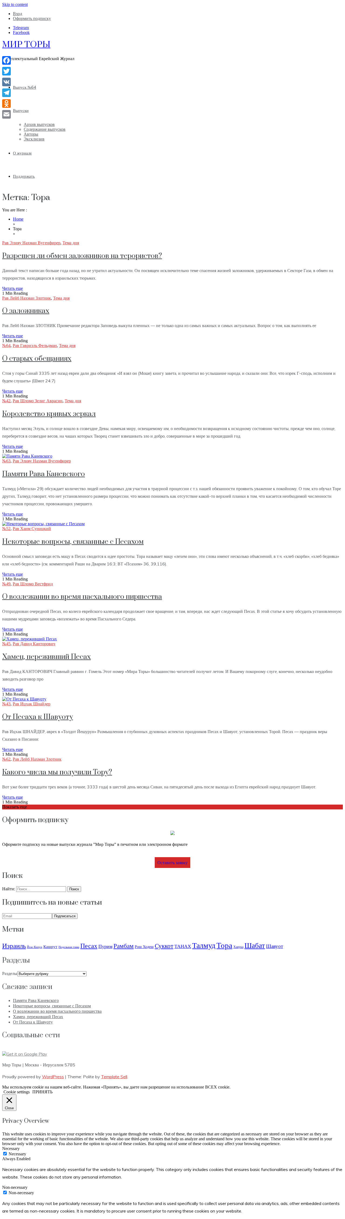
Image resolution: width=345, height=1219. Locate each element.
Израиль (14, 945)
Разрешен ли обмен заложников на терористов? (82, 256)
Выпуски (21, 110)
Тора (224, 945)
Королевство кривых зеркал (49, 414)
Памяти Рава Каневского (43, 474)
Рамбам (123, 946)
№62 (6, 759)
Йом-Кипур (34, 947)
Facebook (21, 32)
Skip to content (15, 4)
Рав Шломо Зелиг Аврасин (38, 401)
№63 (6, 461)
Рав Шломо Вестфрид (33, 584)
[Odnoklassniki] (6, 103)
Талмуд (203, 945)
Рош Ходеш (144, 946)
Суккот (164, 946)
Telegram (21, 27)
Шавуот (274, 946)
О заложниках (25, 311)
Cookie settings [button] (17, 1092)
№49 (6, 584)
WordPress (53, 1076)
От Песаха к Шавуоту (37, 717)
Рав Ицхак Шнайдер (31, 704)
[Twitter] (6, 71)
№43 (6, 704)
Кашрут (50, 946)
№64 (6, 345)
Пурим (105, 946)
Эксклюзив (34, 139)
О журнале (22, 153)
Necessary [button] (11, 1148)
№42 (6, 401)
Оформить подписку (32, 18)
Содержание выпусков (44, 129)
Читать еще (12, 288)
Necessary (17, 1154)
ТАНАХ (182, 946)
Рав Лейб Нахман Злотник (26, 298)
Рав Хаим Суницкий (32, 528)
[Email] (6, 114)
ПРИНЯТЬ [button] (42, 1092)
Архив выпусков (39, 124)
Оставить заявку (172, 862)
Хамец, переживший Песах (46, 657)
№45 (6, 643)
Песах (88, 946)
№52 (6, 528)
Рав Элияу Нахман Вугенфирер (31, 243)
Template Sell (114, 1076)
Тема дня (71, 243)
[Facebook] (6, 60)
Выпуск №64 (24, 87)
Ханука (238, 947)
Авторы (31, 134)
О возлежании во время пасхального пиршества (82, 596)
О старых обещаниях (36, 358)
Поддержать (24, 176)
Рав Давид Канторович (34, 643)
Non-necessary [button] (14, 1187)
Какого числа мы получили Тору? (57, 772)
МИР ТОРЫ (26, 44)
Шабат (254, 945)
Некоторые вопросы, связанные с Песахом (73, 541)
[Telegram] (6, 92)
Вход (17, 13)
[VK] (6, 82)
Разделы (9, 973)
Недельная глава (68, 947)
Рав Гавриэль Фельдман (35, 345)
